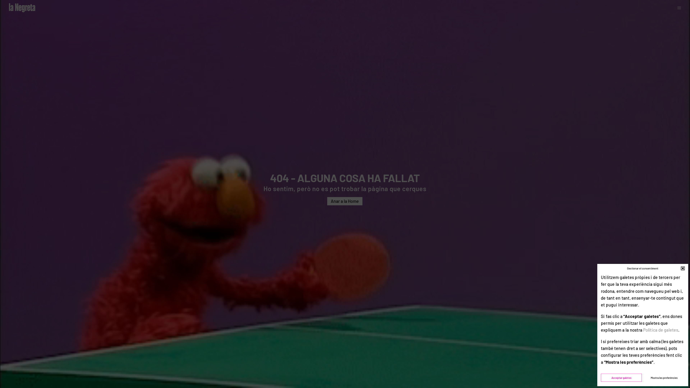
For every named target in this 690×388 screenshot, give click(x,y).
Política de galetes (660, 329)
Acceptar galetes (621, 377)
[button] (683, 268)
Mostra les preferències (664, 377)
